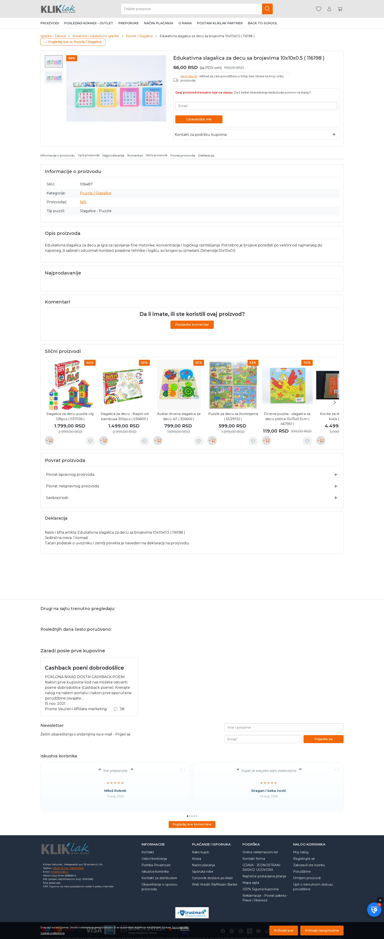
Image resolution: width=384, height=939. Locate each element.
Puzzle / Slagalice (139, 36)
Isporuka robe (202, 872)
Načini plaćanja (158, 23)
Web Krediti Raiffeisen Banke (214, 884)
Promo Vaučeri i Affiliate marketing (76, 709)
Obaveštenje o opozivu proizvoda (159, 886)
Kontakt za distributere (159, 878)
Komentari (135, 155)
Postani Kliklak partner (220, 23)
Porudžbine (302, 872)
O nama (185, 23)
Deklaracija (206, 155)
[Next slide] (334, 402)
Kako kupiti (200, 852)
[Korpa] (340, 9)
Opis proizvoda (89, 155)
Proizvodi (49, 23)
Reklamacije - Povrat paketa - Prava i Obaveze (265, 898)
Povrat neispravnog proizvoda (72, 486)
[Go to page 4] (194, 816)
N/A (83, 202)
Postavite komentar (192, 324)
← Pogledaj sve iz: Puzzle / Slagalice (73, 42)
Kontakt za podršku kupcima (201, 134)
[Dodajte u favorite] (90, 441)
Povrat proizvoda (182, 155)
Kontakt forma (253, 859)
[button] (374, 909)
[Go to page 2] (189, 816)
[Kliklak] (58, 9)
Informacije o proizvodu (57, 155)
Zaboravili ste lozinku (309, 865)
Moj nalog (300, 852)
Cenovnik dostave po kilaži (212, 878)
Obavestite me (199, 119)
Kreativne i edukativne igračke (95, 36)
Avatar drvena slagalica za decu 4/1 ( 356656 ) (178, 416)
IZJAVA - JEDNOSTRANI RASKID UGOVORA (261, 867)
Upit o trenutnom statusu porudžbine (313, 886)
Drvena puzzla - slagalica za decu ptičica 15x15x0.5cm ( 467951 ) (287, 419)
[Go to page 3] (192, 816)
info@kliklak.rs (59, 871)
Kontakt (148, 852)
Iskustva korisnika (155, 872)
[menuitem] (54, 61)
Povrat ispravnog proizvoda (70, 474)
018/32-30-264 (61, 868)
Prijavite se (323, 739)
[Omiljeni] (318, 9)
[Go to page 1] (187, 816)
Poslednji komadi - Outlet (88, 23)
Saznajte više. (180, 927)
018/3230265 (77, 868)
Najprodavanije (113, 155)
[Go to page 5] (196, 816)
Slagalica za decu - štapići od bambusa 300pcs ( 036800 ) (124, 416)
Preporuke (128, 23)
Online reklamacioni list (260, 852)
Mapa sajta (250, 883)
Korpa (196, 859)
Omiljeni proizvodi (307, 878)
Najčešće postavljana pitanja (264, 876)
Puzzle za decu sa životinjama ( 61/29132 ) (233, 416)
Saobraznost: (57, 498)
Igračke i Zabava (53, 36)
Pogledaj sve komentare (192, 824)
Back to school (263, 23)
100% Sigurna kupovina (260, 889)
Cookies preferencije (53, 933)
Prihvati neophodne (322, 930)
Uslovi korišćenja (154, 859)
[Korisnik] (329, 9)
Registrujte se (304, 859)
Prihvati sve (283, 930)
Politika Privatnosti (156, 865)
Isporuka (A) (189, 76)
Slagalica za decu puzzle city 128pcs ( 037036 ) (70, 416)
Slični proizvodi (156, 155)
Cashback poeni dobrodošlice (84, 668)
